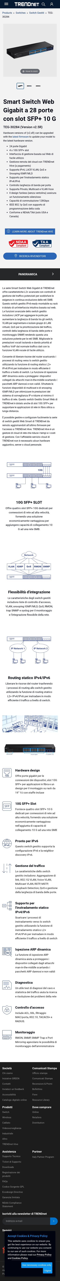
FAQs (5, 1181)
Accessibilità (9, 1094)
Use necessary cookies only (36, 1265)
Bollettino (37, 1089)
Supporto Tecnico (11, 1156)
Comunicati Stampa (44, 1068)
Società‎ (7, 1068)
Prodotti (7, 1107)
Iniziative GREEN (10, 1078)
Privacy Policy (44, 1254)
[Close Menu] (6, 3)
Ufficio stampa (39, 1073)
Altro (4, 1139)
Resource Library (41, 1100)
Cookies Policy (20, 1258)
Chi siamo (7, 1073)
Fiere (34, 1094)
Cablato (6, 1122)
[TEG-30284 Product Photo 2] (20, 86)
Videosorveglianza (11, 1128)
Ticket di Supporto (11, 1161)
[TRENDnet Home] (27, 4)
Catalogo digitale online (14, 1100)
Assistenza (9, 1151)
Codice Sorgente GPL (13, 1186)
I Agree (47, 1270)
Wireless (6, 1117)
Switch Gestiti (36, 12)
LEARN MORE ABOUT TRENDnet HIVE (32, 231)
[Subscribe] (54, 1221)
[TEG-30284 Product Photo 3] (29, 86)
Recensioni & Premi (42, 1083)
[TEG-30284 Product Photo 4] (38, 86)
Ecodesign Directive (12, 1192)
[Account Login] (51, 4)
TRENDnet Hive (10, 1144)
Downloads (8, 1167)
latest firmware (20, 136)
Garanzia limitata (11, 1197)
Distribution (38, 1122)
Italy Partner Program (43, 1157)
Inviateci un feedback (13, 1089)
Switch (5, 1112)
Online (35, 1112)
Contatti (6, 1083)
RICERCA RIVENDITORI (32, 256)
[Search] (43, 4)
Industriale (7, 1133)
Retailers (36, 1117)
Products (7, 12)
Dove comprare (41, 1107)
